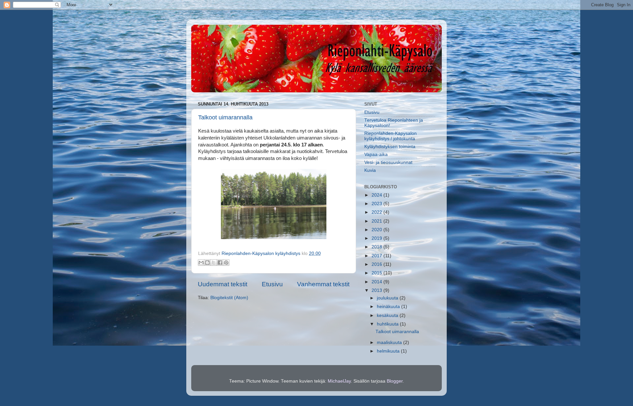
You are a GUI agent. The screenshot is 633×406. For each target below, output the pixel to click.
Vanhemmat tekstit (323, 284)
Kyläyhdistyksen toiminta (389, 146)
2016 (377, 264)
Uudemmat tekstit (222, 284)
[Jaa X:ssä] (213, 262)
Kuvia (370, 170)
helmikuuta (389, 351)
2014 (377, 281)
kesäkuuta (388, 315)
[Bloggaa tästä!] (207, 262)
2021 (377, 221)
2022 (377, 212)
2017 (377, 255)
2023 (377, 203)
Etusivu (272, 284)
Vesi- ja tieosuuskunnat (388, 162)
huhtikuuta (388, 324)
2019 (377, 238)
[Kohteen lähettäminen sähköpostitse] (201, 262)
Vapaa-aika (376, 154)
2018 (377, 246)
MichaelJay (339, 381)
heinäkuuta (389, 306)
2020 (377, 229)
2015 (377, 272)
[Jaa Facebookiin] (220, 262)
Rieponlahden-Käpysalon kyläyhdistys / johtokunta (390, 136)
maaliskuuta (390, 342)
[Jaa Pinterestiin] (226, 262)
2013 (377, 290)
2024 (377, 195)
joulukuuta (388, 298)
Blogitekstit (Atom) (229, 297)
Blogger (395, 381)
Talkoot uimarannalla (225, 117)
